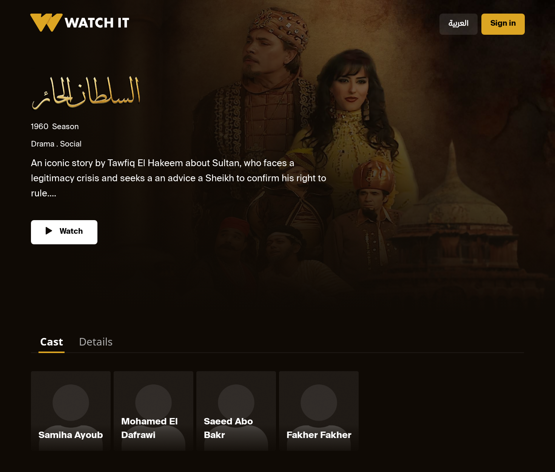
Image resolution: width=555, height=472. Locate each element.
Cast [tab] (51, 341)
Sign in (503, 24)
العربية (459, 24)
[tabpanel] (277, 412)
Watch (70, 232)
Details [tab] (96, 341)
